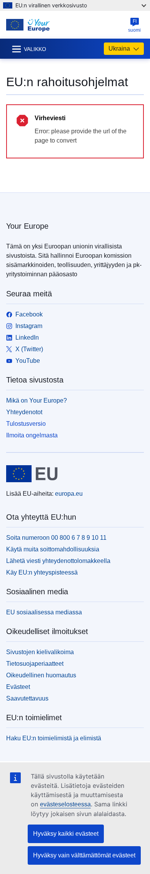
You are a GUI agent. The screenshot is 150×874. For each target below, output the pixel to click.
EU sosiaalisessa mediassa (44, 612)
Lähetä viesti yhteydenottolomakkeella (58, 561)
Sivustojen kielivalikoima (40, 652)
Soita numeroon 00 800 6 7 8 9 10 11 (56, 537)
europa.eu (69, 493)
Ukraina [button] (119, 48)
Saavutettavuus (27, 698)
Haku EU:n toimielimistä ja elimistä (53, 738)
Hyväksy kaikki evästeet (65, 833)
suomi (134, 26)
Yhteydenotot (24, 412)
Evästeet (18, 687)
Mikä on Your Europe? (36, 400)
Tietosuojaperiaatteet (34, 663)
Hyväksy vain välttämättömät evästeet (84, 855)
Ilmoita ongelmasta (32, 435)
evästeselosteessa (65, 804)
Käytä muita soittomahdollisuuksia (52, 549)
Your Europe (27, 226)
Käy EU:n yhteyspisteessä (42, 572)
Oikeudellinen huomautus (41, 675)
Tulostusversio (26, 423)
